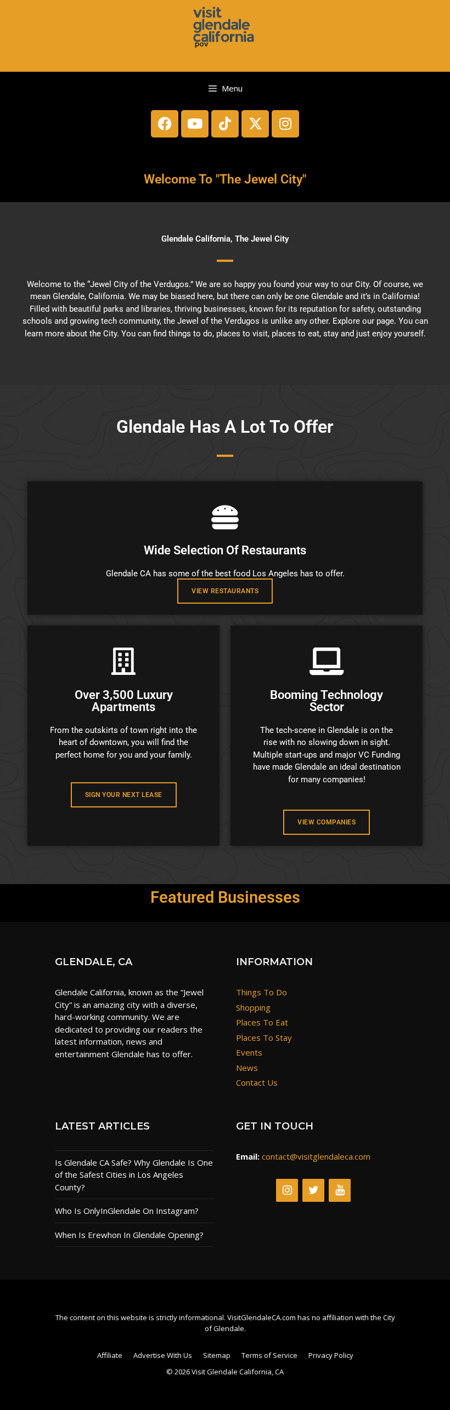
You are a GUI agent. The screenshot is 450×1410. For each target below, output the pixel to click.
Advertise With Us (162, 1355)
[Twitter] (313, 1190)
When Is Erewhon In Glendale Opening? (129, 1234)
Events (249, 1052)
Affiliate (109, 1355)
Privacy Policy (330, 1355)
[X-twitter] (255, 123)
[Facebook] (164, 123)
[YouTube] (340, 1190)
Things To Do (261, 992)
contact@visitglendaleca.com (316, 1156)
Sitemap (216, 1355)
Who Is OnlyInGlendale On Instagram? (127, 1210)
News (247, 1067)
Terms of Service (269, 1355)
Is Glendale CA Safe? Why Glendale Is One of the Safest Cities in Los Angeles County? (134, 1175)
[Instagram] (285, 123)
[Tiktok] (225, 123)
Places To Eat (262, 1022)
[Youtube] (195, 123)
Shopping (253, 1007)
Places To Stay (264, 1037)
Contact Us (257, 1082)
